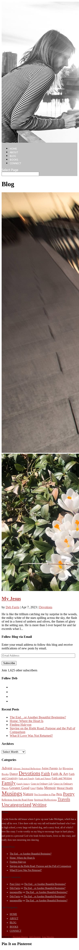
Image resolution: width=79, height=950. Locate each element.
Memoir (50, 788)
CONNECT (15, 163)
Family (9, 783)
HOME (13, 148)
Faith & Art (59, 774)
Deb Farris (12, 607)
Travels (64, 799)
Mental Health (65, 788)
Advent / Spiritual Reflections (27, 768)
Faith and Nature (43, 778)
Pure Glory (15, 884)
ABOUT (14, 152)
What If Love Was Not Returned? (31, 735)
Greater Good (19, 788)
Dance (14, 774)
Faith (45, 773)
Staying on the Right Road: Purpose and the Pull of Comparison (40, 866)
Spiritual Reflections (45, 799)
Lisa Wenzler (48, 937)
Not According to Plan (45, 794)
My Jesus (11, 598)
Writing (39, 804)
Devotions (45, 607)
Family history (23, 784)
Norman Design (20, 937)
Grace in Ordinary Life (42, 783)
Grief (33, 788)
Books (5, 774)
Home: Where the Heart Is (26, 721)
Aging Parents (50, 768)
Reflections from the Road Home (17, 799)
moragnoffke (16, 892)
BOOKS (14, 159)
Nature (28, 794)
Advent (7, 768)
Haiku (39, 788)
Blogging (68, 768)
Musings (12, 793)
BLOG (13, 156)
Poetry (69, 793)
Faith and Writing (62, 778)
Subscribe (9, 663)
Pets (59, 794)
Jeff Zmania (35, 937)
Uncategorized (16, 804)
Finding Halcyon (20, 724)
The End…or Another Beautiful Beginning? (38, 717)
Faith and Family (26, 778)
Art (60, 768)
